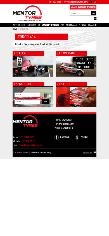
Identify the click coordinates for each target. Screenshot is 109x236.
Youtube (84, 137)
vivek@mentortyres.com (76, 2)
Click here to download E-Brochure (85, 63)
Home (15, 29)
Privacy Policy (46, 153)
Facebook (65, 137)
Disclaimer (35, 153)
